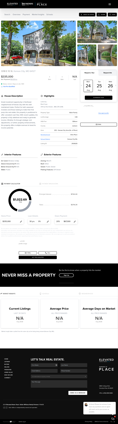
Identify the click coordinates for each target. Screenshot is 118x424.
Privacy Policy (88, 421)
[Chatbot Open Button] (113, 419)
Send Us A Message (77, 393)
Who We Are (8, 375)
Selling (6, 367)
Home (6, 359)
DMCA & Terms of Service (101, 421)
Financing (7, 369)
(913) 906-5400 (108, 393)
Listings (7, 361)
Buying (6, 364)
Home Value (8, 372)
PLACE (42, 404)
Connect (7, 378)
